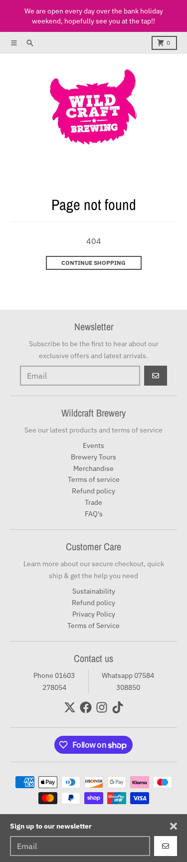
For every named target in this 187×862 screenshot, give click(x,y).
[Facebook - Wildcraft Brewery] (86, 707)
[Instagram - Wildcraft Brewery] (102, 707)
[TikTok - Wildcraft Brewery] (118, 707)
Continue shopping (93, 262)
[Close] (173, 826)
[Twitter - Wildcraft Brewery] (70, 707)
